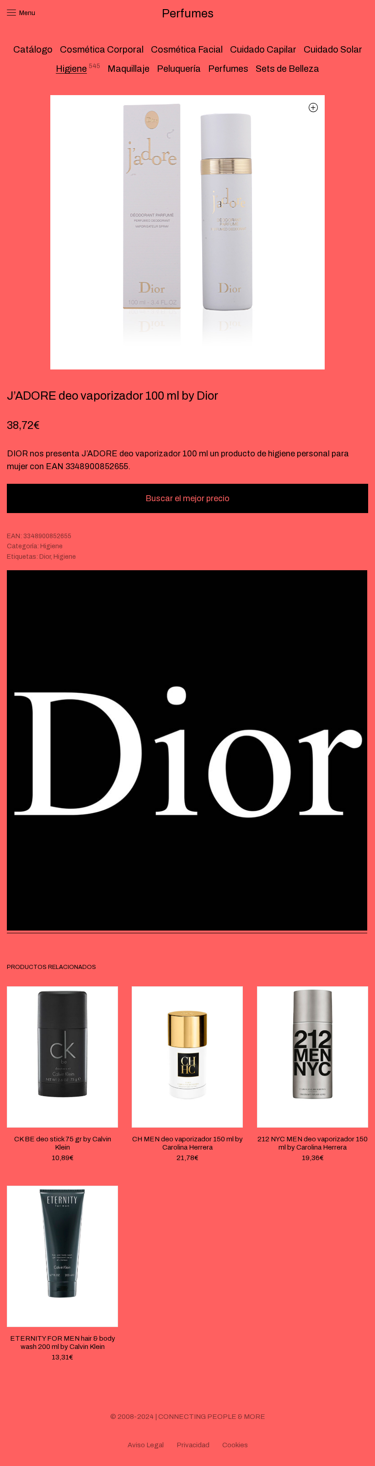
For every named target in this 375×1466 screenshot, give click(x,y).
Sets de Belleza (287, 69)
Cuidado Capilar (263, 49)
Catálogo (33, 49)
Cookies (235, 1445)
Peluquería (179, 69)
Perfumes (228, 69)
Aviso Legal (146, 1445)
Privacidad (193, 1445)
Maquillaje (128, 69)
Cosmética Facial (187, 49)
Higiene (71, 69)
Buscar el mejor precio (187, 498)
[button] (313, 107)
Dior (45, 556)
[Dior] (187, 751)
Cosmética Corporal (102, 49)
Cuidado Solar (333, 49)
